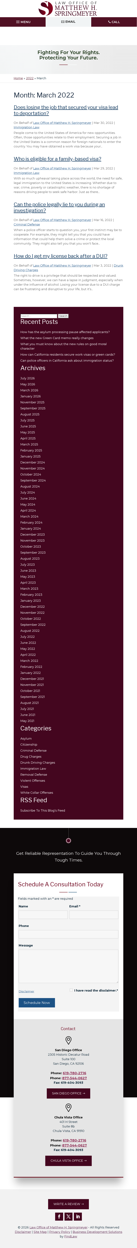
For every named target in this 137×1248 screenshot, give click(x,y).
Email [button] (70, 22)
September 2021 (32, 697)
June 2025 (28, 426)
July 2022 (27, 637)
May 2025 (27, 432)
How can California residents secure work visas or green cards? (67, 354)
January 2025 (30, 456)
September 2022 (33, 625)
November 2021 (32, 685)
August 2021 (29, 703)
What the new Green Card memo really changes (57, 338)
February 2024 (31, 522)
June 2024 (28, 498)
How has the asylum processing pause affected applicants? (65, 332)
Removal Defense (33, 775)
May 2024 (27, 504)
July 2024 (27, 492)
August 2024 (30, 486)
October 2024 (30, 474)
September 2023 (33, 552)
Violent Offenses (32, 781)
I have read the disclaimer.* (96, 990)
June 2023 (28, 570)
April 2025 (28, 438)
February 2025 (31, 450)
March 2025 (29, 444)
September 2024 (33, 480)
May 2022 (27, 649)
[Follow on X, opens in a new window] (68, 1217)
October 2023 (30, 546)
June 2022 (28, 643)
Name (23, 906)
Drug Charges (30, 756)
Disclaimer (26, 991)
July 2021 (27, 709)
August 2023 (30, 558)
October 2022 (30, 619)
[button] (23, 21)
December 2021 (32, 679)
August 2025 (29, 414)
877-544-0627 (74, 1078)
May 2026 (27, 384)
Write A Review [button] (66, 1204)
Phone (24, 926)
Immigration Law (26, 127)
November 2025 (32, 402)
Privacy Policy (59, 1232)
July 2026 (27, 378)
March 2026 (29, 390)
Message (26, 945)
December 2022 (32, 607)
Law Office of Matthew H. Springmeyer (62, 123)
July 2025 (27, 420)
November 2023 (32, 540)
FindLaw (70, 1236)
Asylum (26, 738)
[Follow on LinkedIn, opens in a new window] (78, 1217)
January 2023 (30, 601)
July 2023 (27, 564)
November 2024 (32, 468)
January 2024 (30, 528)
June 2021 (27, 715)
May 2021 (27, 721)
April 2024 (28, 510)
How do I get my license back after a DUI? (60, 256)
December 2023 (32, 534)
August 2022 (30, 631)
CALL (116, 22)
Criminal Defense (27, 224)
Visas (24, 787)
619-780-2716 (74, 1073)
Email (74, 906)
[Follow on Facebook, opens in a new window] (59, 1217)
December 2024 (32, 462)
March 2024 (29, 516)
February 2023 (31, 595)
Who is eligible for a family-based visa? (57, 159)
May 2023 (27, 577)
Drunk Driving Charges (37, 762)
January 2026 (30, 396)
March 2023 (29, 589)
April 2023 (28, 583)
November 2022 (32, 613)
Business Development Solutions (97, 1232)
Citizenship (28, 744)
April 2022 (28, 655)
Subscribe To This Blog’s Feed (42, 810)
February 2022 (31, 667)
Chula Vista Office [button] (67, 1161)
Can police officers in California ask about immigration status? (67, 360)
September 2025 (32, 408)
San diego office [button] (67, 1093)
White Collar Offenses (36, 793)
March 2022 (29, 661)
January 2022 (30, 673)
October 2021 (30, 691)
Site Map (40, 1232)
